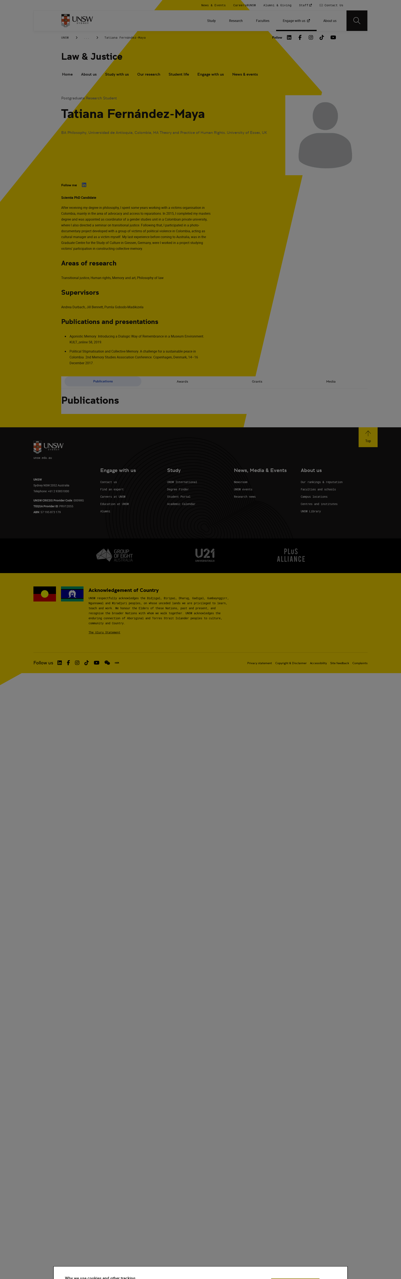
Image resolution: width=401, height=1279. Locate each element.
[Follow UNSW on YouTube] (96, 662)
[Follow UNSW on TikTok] (87, 662)
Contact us (108, 482)
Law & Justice (92, 56)
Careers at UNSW (112, 497)
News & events (245, 74)
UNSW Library (311, 511)
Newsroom (240, 482)
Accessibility (318, 663)
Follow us (43, 662)
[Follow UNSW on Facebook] (68, 662)
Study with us (117, 74)
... (86, 37)
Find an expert (112, 489)
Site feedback (339, 663)
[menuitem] (211, 20)
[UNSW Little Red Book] (116, 663)
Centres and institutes (319, 504)
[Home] (77, 20)
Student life (179, 74)
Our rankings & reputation (322, 482)
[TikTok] (321, 37)
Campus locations (314, 497)
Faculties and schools (318, 489)
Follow (277, 37)
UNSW (65, 37)
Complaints (360, 663)
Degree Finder (178, 489)
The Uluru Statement (104, 632)
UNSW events (243, 489)
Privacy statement (259, 663)
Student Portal (178, 497)
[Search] (356, 20)
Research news (245, 497)
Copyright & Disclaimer (291, 663)
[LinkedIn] (289, 37)
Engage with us (210, 74)
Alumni (105, 511)
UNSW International (182, 482)
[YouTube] (332, 37)
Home (67, 74)
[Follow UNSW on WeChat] (107, 662)
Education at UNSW (114, 504)
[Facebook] (300, 37)
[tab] (103, 381)
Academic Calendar (181, 504)
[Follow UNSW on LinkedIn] (60, 662)
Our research (148, 74)
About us (89, 74)
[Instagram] (311, 37)
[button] (368, 437)
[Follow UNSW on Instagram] (77, 662)
